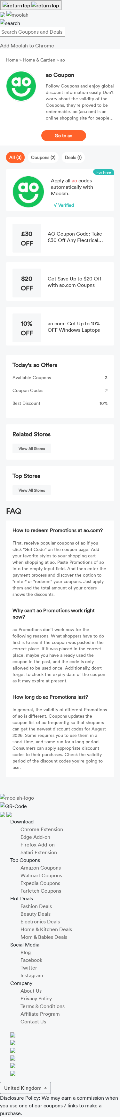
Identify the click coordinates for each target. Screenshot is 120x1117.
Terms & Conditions (42, 1006)
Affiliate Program (40, 1014)
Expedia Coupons (40, 883)
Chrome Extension (41, 829)
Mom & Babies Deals (43, 937)
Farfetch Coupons (40, 891)
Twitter (28, 967)
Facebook (31, 960)
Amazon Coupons (40, 867)
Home (13, 60)
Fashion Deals (36, 906)
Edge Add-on (35, 837)
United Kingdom (23, 1088)
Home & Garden (39, 60)
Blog (25, 952)
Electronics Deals (40, 921)
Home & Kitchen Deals (46, 929)
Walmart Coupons (41, 875)
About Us (31, 991)
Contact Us (33, 1021)
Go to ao (63, 135)
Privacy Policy (36, 998)
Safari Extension (38, 852)
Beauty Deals (35, 914)
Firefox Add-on (37, 844)
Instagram (31, 975)
